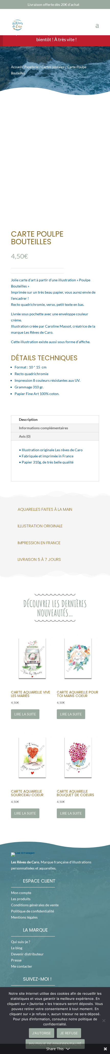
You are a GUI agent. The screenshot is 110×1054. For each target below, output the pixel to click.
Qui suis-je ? (20, 942)
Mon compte (21, 892)
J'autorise (41, 1033)
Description (28, 419)
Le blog (16, 948)
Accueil (16, 67)
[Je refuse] (103, 1020)
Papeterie (31, 67)
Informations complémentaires (43, 428)
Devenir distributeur (27, 954)
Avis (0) (24, 436)
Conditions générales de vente (35, 905)
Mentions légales (24, 917)
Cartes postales (52, 67)
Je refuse (69, 1033)
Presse (16, 960)
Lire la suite (25, 714)
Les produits (20, 899)
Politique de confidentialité (32, 911)
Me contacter (21, 966)
